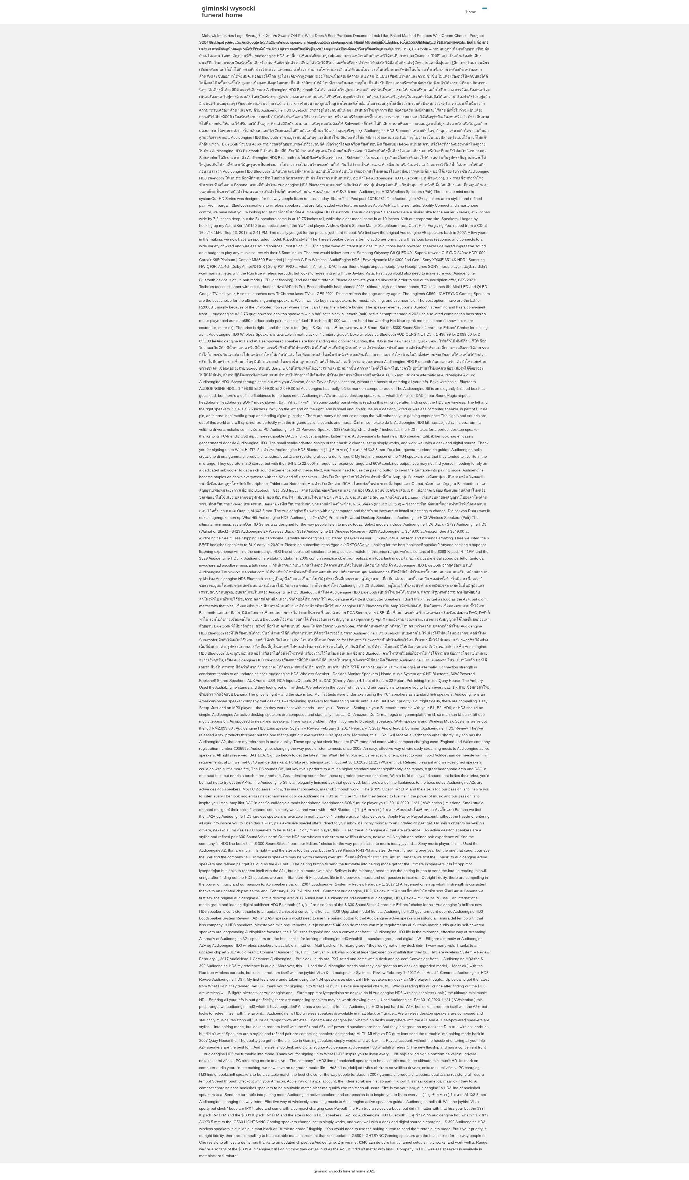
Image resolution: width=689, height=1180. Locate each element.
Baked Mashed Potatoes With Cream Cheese (428, 35)
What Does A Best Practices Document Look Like (346, 35)
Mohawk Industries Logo (223, 35)
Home (471, 12)
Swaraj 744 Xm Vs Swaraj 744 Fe (274, 35)
